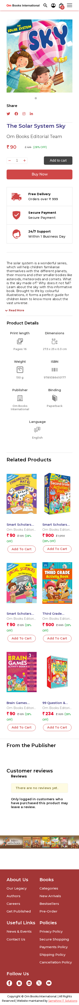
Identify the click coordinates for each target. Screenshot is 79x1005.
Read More (16, 310)
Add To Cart (22, 549)
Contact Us (16, 939)
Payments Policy (54, 947)
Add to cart (58, 160)
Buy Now (40, 174)
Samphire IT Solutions (62, 1000)
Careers (13, 904)
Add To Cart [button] (57, 549)
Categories (49, 888)
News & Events (19, 931)
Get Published (19, 911)
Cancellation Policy (56, 962)
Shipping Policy (52, 954)
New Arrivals (50, 896)
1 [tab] (36, 98)
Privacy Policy (51, 931)
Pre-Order (48, 911)
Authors (13, 896)
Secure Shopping (54, 939)
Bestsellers (49, 904)
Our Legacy (17, 888)
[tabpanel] (39, 56)
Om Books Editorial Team (34, 136)
